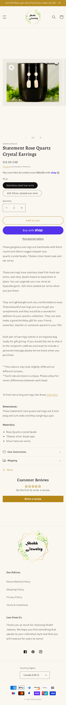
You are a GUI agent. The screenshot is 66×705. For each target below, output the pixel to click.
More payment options (33, 238)
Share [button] (10, 469)
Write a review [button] (33, 499)
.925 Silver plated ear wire (22, 193)
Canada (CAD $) (31, 674)
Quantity (7, 200)
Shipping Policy (15, 589)
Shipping (6, 166)
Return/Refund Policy (18, 581)
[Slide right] (40, 137)
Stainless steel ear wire (20, 185)
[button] (4, 17)
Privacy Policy (14, 597)
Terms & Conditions (17, 604)
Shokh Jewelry (36, 699)
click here (52, 394)
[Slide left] (25, 137)
